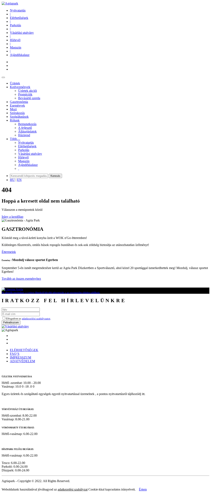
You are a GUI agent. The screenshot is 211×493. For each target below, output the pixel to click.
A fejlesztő (25, 127)
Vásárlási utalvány (22, 32)
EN (19, 180)
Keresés (55, 175)
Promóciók (25, 94)
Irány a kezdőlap (12, 216)
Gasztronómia (19, 102)
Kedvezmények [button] (20, 87)
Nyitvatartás (18, 10)
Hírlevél (15, 40)
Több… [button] (15, 139)
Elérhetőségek (19, 18)
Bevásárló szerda (29, 98)
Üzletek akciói (27, 90)
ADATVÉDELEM (22, 361)
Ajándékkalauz (19, 55)
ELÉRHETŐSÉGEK (24, 350)
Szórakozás (17, 113)
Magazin (15, 47)
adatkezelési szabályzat (73, 489)
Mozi (13, 109)
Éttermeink (9, 252)
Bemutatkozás (27, 124)
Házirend (24, 135)
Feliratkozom (11, 322)
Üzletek (15, 83)
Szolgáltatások (19, 116)
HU (12, 180)
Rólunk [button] (15, 120)
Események (17, 105)
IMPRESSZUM (20, 357)
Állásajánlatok (27, 131)
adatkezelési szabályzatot (36, 318)
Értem (143, 489)
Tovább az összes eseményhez (21, 278)
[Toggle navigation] (3, 77)
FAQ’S (14, 353)
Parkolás (15, 25)
